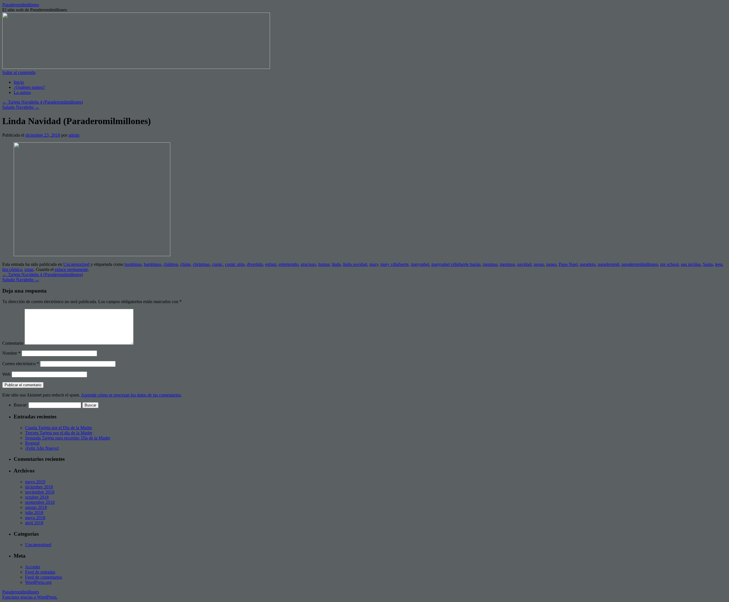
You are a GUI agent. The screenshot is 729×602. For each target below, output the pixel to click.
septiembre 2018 (40, 502)
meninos (507, 264)
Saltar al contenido (19, 72)
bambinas (133, 264)
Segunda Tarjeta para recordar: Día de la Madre (67, 437)
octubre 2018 (37, 497)
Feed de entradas (40, 572)
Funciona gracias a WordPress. (30, 597)
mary (373, 264)
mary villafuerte (394, 264)
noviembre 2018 (39, 492)
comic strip (235, 264)
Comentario (12, 343)
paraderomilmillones (639, 264)
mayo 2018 (35, 517)
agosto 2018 (36, 507)
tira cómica (12, 269)
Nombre (11, 353)
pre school (669, 264)
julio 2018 (34, 512)
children (170, 264)
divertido (255, 264)
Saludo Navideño (20, 107)
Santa (708, 264)
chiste (185, 264)
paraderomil (608, 264)
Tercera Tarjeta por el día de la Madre (58, 432)
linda (336, 264)
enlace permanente (71, 269)
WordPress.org (38, 582)
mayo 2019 (35, 481)
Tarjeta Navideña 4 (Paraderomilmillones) (42, 102)
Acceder (32, 566)
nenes (551, 264)
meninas (490, 264)
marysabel (420, 264)
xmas (29, 269)
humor (323, 264)
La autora (22, 92)
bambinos (152, 264)
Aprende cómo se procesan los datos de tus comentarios (131, 395)
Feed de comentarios (43, 577)
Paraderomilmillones (20, 4)
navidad (524, 264)
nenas (539, 264)
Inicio (19, 82)
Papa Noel (568, 264)
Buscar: (20, 404)
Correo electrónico (20, 363)
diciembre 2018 (39, 486)
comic (217, 264)
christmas (201, 264)
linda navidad (355, 264)
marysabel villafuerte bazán (455, 264)
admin (73, 135)
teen (718, 264)
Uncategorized (76, 264)
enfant (270, 264)
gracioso (308, 264)
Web (6, 374)
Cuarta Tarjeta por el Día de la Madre (58, 427)
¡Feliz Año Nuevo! (42, 448)
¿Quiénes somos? (29, 87)
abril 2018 (34, 522)
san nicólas (691, 264)
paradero (587, 264)
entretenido (288, 264)
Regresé (32, 443)
